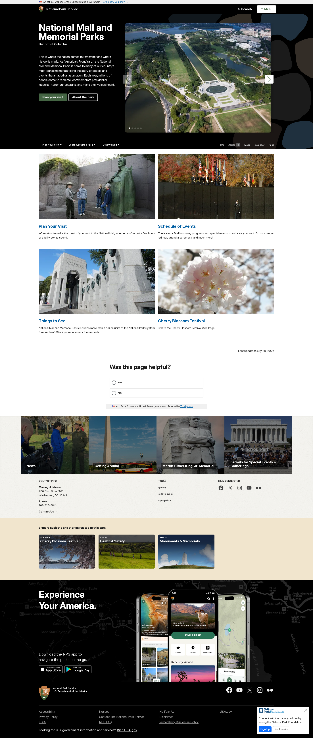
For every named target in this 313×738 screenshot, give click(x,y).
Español (166, 500)
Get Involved (110, 144)
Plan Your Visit (50, 144)
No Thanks (281, 729)
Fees (271, 145)
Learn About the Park (81, 144)
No (120, 393)
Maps (247, 145)
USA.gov (226, 711)
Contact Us (47, 511)
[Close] (306, 710)
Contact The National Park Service (122, 717)
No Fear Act (167, 711)
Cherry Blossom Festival (181, 320)
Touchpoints (186, 406)
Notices (104, 711)
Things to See (52, 320)
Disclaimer (166, 717)
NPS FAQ (105, 722)
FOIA (42, 722)
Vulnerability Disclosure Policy (179, 722)
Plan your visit (52, 97)
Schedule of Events (177, 226)
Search (246, 9)
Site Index (167, 493)
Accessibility (47, 711)
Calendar (259, 145)
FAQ (163, 487)
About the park (83, 97)
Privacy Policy (48, 717)
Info (222, 145)
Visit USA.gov (127, 730)
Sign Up (265, 729)
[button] (269, 79)
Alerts (233, 145)
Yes (120, 382)
